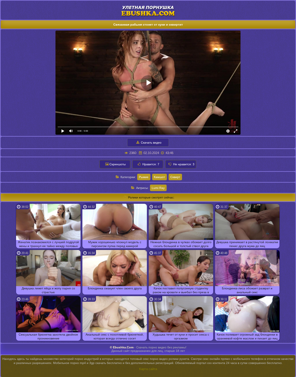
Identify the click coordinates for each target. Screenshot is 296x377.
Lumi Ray (158, 188)
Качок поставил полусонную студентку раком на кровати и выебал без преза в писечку (181, 291)
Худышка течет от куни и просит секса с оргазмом (181, 336)
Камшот (159, 177)
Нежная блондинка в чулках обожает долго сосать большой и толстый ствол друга (180, 244)
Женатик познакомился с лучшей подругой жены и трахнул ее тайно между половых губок (48, 244)
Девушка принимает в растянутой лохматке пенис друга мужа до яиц (247, 244)
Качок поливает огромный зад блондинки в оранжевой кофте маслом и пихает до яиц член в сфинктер (247, 337)
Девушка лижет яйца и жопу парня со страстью (48, 290)
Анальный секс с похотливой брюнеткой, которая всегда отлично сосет (115, 336)
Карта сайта (148, 369)
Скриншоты (117, 164)
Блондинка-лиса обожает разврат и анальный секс (247, 290)
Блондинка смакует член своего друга (115, 288)
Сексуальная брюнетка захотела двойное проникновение (48, 336)
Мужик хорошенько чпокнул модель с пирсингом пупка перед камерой (114, 244)
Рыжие (143, 177)
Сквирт (175, 177)
